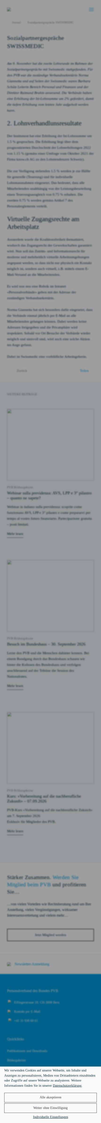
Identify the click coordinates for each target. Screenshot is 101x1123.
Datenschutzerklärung (67, 1085)
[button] (50, 1097)
